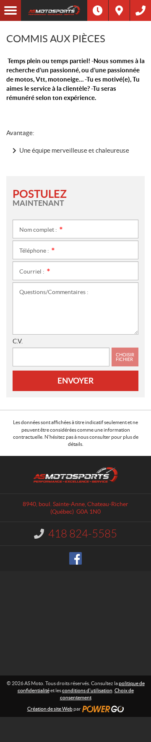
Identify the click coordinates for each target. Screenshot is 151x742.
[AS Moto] (54, 10)
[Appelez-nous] (140, 10)
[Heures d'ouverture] (97, 10)
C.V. (18, 341)
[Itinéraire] (119, 10)
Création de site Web (50, 708)
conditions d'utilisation (87, 690)
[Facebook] (75, 558)
